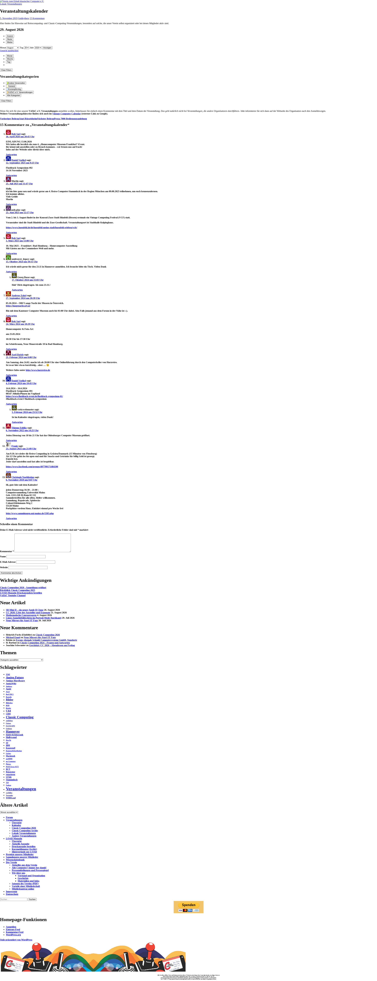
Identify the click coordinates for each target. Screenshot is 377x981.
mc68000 (9, 759)
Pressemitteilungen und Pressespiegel (30, 870)
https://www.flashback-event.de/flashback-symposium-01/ (34, 396)
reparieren (10, 774)
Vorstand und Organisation (31, 875)
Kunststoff (10, 748)
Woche (10, 59)
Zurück (10, 36)
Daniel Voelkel (18, 160)
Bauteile (9, 697)
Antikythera (23, 18)
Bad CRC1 (10, 694)
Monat (3, 47)
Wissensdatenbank (15, 859)
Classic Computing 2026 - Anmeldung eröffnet (23, 587)
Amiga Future (15, 677)
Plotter (8, 764)
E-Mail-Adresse (8, 562)
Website (4, 567)
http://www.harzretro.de (38, 370)
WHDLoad (11, 798)
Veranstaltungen (21, 788)
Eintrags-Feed (13, 929)
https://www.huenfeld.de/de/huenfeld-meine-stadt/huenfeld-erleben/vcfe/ (41, 227)
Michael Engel (13, 637)
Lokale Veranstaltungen (11, 4)
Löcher (8, 753)
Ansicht (9, 50)
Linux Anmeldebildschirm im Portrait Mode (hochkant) (33, 618)
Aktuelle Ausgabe (20, 844)
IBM (8, 745)
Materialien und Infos (28, 881)
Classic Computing (20, 717)
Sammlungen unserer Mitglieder (22, 857)
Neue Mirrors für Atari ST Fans (22, 620)
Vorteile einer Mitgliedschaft (26, 886)
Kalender (16, 825)
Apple (8, 689)
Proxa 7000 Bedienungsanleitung (62, 118)
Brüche (8, 708)
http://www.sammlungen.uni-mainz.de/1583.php (30, 513)
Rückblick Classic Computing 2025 (17, 590)
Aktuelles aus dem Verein (24, 865)
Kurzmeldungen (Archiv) (24, 849)
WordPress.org (13, 934)
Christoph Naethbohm (22, 477)
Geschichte (23, 878)
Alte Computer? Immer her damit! (29, 867)
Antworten (11, 154)
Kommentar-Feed (14, 932)
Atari (8, 691)
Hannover (13, 731)
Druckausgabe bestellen (23, 846)
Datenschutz (12, 894)
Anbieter (9, 686)
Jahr (32, 47)
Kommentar (7, 551)
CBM (8, 714)
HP (7, 743)
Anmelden (11, 927)
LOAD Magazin (14, 838)
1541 (8, 674)
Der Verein (11, 862)
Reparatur (10, 772)
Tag (21, 47)
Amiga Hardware (15, 680)
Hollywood (11, 737)
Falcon (8, 723)
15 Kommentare (37, 18)
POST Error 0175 (12, 767)
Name (3, 556)
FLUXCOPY (10, 726)
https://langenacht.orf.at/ (18, 306)
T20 (7, 782)
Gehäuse (9, 728)
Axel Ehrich (17, 354)
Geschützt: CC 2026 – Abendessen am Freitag (52, 645)
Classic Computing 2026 (48, 635)
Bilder (9, 699)
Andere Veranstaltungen (24, 836)
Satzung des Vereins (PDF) (25, 883)
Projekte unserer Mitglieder (20, 854)
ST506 (8, 777)
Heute (9, 39)
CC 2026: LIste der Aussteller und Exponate (28, 612)
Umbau (8, 785)
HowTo (8, 740)
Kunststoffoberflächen (14, 751)
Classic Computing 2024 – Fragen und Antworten (45, 642)
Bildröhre (9, 703)
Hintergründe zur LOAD (24, 852)
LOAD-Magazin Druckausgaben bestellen (21, 593)
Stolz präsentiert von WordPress (16, 939)
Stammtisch (12, 779)
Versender (9, 795)
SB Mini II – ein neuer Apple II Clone (24, 610)
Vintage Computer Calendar (66, 113)
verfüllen (9, 793)
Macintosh (10, 756)
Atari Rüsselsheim (18, 118)
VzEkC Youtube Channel (12, 595)
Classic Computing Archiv (25, 830)
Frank (14, 446)
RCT (8, 769)
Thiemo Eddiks (19, 428)
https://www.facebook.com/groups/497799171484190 (32, 466)
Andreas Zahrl (18, 295)
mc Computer (11, 761)
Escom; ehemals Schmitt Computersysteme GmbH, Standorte (46, 640)
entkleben (9, 720)
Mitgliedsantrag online (23, 889)
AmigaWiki (11, 683)
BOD (7, 705)
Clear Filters (6, 70)
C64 (8, 710)
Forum (9, 817)
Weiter (10, 42)
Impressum (11, 891)
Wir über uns (18, 873)
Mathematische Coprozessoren (21, 615)
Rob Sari (15, 134)
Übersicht (17, 822)
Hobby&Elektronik (14, 735)
